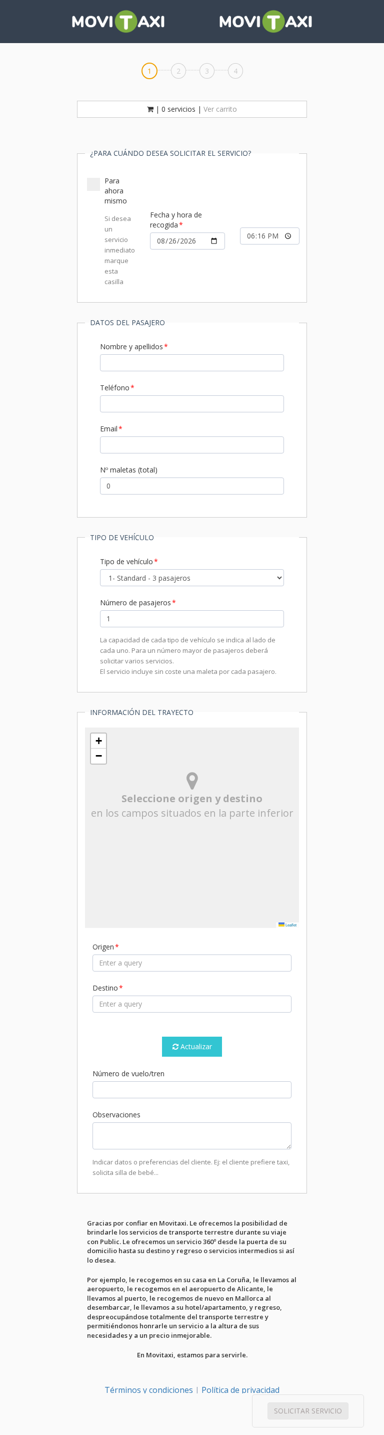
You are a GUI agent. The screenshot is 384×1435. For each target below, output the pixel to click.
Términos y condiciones (148, 1389)
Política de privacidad (241, 1389)
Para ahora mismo (119, 231)
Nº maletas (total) (129, 469)
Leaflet (290, 924)
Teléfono (115, 387)
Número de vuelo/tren (128, 1073)
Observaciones (116, 1114)
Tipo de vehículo (126, 561)
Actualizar (195, 1046)
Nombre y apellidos (131, 346)
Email (109, 428)
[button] (98, 741)
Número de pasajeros (135, 602)
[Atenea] (118, 21)
